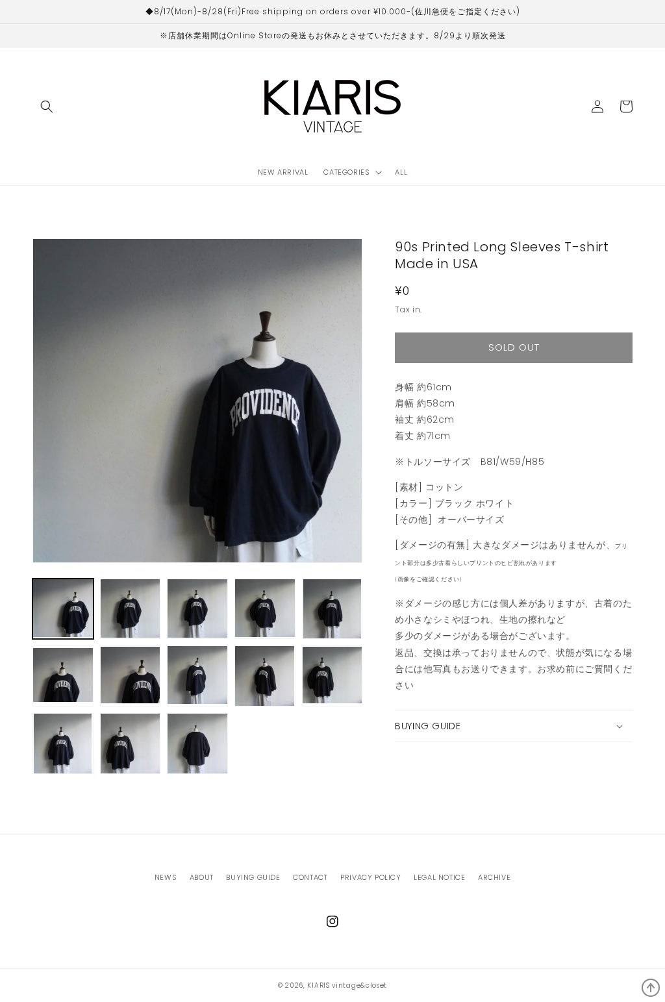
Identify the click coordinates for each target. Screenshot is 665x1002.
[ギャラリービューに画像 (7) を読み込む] (130, 676)
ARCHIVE (494, 877)
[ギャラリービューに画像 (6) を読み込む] (63, 676)
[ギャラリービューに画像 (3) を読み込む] (197, 609)
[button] (46, 106)
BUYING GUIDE (253, 877)
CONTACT (310, 877)
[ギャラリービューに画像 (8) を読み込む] (197, 676)
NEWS (166, 877)
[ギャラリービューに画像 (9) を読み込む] (264, 676)
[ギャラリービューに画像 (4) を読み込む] (264, 609)
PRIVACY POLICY (370, 877)
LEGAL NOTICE (439, 877)
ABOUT (202, 877)
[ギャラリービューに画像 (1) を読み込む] (63, 609)
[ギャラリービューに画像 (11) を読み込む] (63, 743)
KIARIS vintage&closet (347, 985)
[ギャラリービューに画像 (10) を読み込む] (332, 676)
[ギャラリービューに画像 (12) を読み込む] (130, 743)
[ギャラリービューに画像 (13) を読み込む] (197, 743)
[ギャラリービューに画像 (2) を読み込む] (130, 609)
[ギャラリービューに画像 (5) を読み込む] (332, 609)
